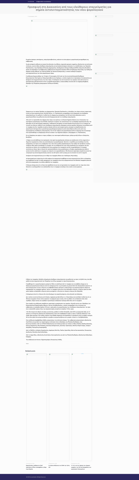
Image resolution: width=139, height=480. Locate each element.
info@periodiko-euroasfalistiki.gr (43, 1)
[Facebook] (108, 1)
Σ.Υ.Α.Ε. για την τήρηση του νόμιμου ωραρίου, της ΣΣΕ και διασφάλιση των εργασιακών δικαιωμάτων (81, 467)
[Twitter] (110, 1)
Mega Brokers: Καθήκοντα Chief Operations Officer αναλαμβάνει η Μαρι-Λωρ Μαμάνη (36, 467)
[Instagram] (112, 1)
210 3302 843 (31, 1)
